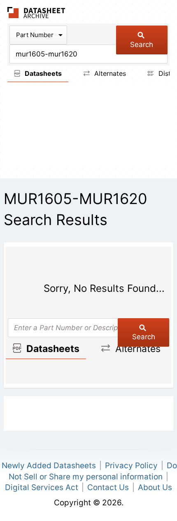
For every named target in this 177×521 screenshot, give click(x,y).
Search (141, 44)
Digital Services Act (41, 487)
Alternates (109, 73)
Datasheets (42, 73)
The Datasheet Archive (36, 12)
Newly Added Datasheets (49, 465)
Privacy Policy (131, 465)
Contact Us (108, 487)
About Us (155, 487)
